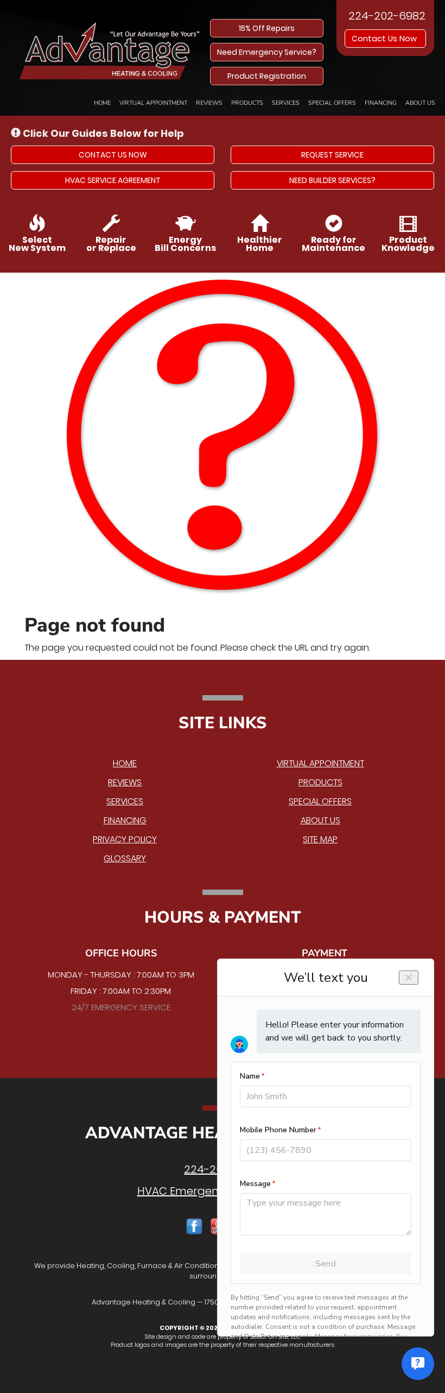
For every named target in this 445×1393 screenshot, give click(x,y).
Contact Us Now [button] (385, 38)
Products (247, 103)
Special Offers (332, 103)
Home (102, 103)
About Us (420, 103)
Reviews (209, 103)
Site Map (320, 839)
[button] (112, 155)
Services (286, 103)
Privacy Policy (125, 839)
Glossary (125, 858)
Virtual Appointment (153, 103)
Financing (381, 103)
